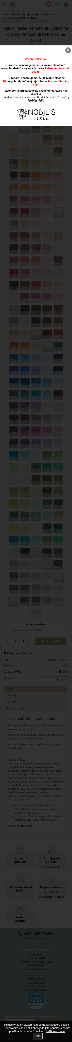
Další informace (55, 1031)
